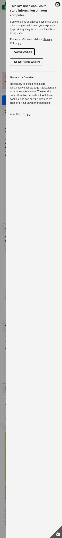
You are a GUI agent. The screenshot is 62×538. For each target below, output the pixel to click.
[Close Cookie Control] (57, 4)
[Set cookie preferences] (55, 531)
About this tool (20, 114)
